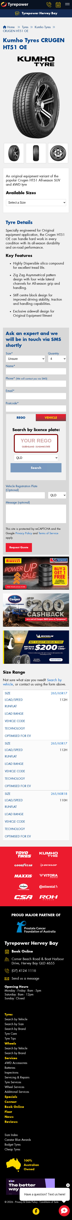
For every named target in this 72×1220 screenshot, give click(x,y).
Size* (9, 353)
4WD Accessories (16, 1063)
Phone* (26, 378)
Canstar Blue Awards (18, 1140)
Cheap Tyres (12, 1149)
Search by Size (14, 1024)
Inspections (11, 1073)
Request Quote (18, 547)
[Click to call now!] (49, 4)
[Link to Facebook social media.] (36, 1211)
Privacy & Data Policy (26, 1202)
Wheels (10, 1043)
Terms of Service (48, 533)
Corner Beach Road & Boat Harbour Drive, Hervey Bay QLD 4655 (38, 961)
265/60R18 (59, 794)
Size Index (11, 1135)
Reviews (11, 1122)
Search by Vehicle (16, 1019)
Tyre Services (13, 1082)
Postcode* (12, 403)
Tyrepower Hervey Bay (39, 13)
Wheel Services (14, 1087)
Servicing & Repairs (17, 1077)
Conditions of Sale (49, 1202)
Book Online (14, 1107)
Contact (10, 1102)
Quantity (53, 353)
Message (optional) (18, 502)
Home (10, 27)
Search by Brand (15, 1029)
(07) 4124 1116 (24, 971)
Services (11, 1058)
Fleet (8, 1112)
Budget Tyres (12, 1145)
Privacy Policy (24, 533)
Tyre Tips (10, 1038)
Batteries (10, 1068)
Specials (11, 1097)
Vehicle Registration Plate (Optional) (21, 488)
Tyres (9, 1014)
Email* (10, 391)
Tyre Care (11, 1034)
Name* (10, 366)
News (9, 1117)
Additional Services (17, 1092)
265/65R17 (59, 693)
